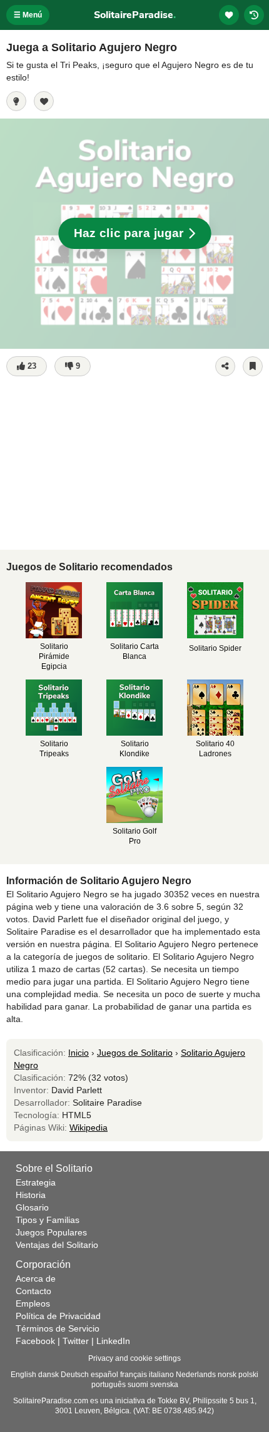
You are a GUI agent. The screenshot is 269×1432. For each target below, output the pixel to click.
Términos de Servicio (57, 1328)
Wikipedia (88, 1127)
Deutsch (75, 1374)
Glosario (32, 1207)
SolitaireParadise (135, 15)
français (133, 1374)
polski (248, 1374)
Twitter (76, 1341)
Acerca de (36, 1278)
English (23, 1374)
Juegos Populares (51, 1232)
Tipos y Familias (47, 1220)
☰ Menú (28, 15)
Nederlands (196, 1374)
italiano (161, 1374)
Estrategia (36, 1182)
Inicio (78, 1053)
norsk (227, 1374)
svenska (164, 1384)
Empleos (33, 1303)
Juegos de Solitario (135, 1053)
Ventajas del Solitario (57, 1245)
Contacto (33, 1291)
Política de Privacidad (58, 1316)
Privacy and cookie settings (134, 1358)
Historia (31, 1195)
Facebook (35, 1341)
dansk (48, 1374)
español (104, 1374)
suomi (138, 1384)
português (108, 1384)
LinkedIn (113, 1341)
